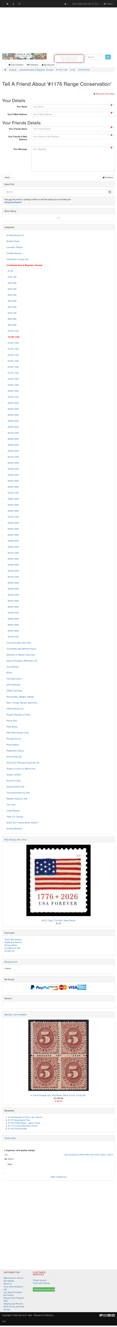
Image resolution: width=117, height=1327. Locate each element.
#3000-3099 (13, 450)
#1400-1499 (13, 354)
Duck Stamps (13, 666)
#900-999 (11, 324)
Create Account (40, 1280)
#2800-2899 (13, 438)
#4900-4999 (13, 564)
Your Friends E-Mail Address (17, 138)
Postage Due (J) (14, 738)
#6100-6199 (13, 636)
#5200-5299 (13, 582)
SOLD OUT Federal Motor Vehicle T (23, 822)
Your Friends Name (18, 128)
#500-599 (11, 300)
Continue (108, 177)
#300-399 (11, 288)
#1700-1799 (13, 372)
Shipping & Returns (13, 942)
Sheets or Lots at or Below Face (21, 768)
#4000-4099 (13, 510)
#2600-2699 (13, 426)
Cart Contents (16, 64)
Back (7, 177)
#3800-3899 (13, 498)
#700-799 (11, 312)
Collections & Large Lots (18, 259)
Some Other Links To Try (85, 3)
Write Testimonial (58, 1176)
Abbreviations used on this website (14, 1279)
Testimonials (10, 1138)
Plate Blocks (12, 726)
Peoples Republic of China (18, 714)
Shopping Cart (10, 961)
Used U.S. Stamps (15, 816)
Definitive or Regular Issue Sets (21, 654)
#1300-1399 (13, 348)
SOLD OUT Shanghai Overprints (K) (23, 762)
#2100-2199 (13, 396)
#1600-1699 (13, 366)
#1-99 (10, 270)
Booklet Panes (13, 241)
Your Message (20, 149)
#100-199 (11, 276)
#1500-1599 (13, 360)
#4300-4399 (13, 528)
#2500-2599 (13, 420)
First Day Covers (14, 678)
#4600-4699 (13, 546)
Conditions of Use (12, 947)
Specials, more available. (15, 1014)
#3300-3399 (13, 468)
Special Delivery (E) (15, 786)
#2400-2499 (13, 414)
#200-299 (11, 282)
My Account (49, 64)
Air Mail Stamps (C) (15, 235)
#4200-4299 (13, 522)
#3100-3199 (13, 456)
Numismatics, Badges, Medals (20, 696)
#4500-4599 (13, 540)
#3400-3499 (13, 474)
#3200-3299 (13, 462)
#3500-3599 (13, 480)
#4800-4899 (13, 558)
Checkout (33, 64)
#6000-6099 (13, 630)
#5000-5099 (13, 570)
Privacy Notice (10, 945)
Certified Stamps (14, 253)
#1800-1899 (13, 378)
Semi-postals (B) (14, 756)
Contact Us (9, 950)
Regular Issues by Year (17, 798)
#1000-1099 (13, 330)
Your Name (22, 106)
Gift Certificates (13, 684)
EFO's (9, 672)
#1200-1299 (13, 342)
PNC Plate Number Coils (18, 732)
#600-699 (11, 306)
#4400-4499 (13, 534)
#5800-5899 (13, 618)
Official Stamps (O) (15, 708)
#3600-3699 (13, 486)
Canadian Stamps (15, 247)
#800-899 (11, 318)
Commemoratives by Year (18, 792)
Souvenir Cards (14, 780)
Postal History (13, 744)
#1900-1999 (13, 384)
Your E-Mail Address (17, 114)
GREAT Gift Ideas (15, 690)
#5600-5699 (13, 606)
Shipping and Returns (13, 1303)
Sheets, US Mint (14, 774)
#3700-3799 (13, 492)
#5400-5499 (13, 594)
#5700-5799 (13, 612)
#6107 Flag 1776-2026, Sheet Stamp (58, 920)
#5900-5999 (13, 624)
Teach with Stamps (13, 939)
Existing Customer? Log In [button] (45, 1289)
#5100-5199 (13, 576)
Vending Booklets (14, 828)
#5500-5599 (13, 600)
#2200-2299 (13, 402)
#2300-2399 (13, 408)
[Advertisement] (58, 30)
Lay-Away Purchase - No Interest (13, 1293)
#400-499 (11, 294)
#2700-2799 (13, 432)
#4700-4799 (13, 552)
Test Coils (11, 804)
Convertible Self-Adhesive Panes (21, 648)
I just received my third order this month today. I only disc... (31, 1154)
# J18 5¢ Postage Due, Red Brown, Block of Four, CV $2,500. (58, 1095)
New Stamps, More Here (15, 839)
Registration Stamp (15, 750)
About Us (8, 1283)
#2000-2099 (13, 390)
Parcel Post (12, 720)
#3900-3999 (13, 504)
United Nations (13, 810)
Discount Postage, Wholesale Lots (22, 660)
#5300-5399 (13, 588)
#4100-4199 (13, 516)
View (58, 1164)
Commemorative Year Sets (19, 642)
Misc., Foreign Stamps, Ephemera (22, 702)
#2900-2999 (13, 444)
